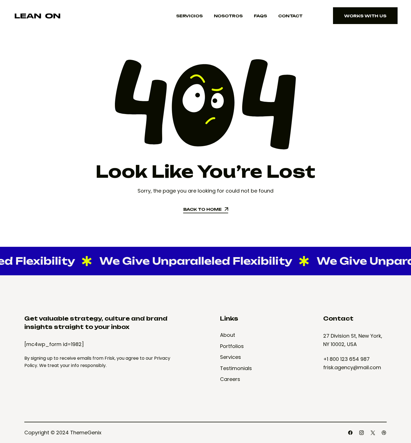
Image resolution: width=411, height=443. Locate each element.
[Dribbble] (384, 432)
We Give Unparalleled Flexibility (189, 261)
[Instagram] (361, 432)
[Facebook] (350, 432)
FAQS (260, 15)
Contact (290, 15)
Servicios (189, 15)
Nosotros (228, 15)
